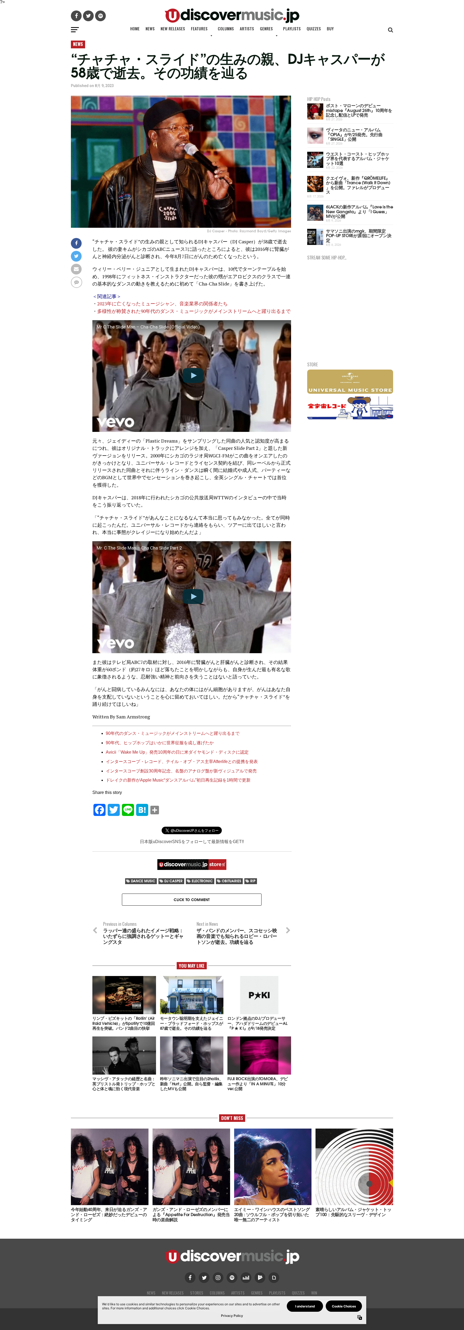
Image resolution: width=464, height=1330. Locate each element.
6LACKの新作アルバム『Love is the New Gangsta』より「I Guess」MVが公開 (359, 211)
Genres (266, 28)
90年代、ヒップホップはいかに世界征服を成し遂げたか (160, 742)
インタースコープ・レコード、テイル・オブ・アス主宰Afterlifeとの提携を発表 (182, 761)
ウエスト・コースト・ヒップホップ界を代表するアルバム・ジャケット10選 (357, 158)
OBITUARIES (231, 880)
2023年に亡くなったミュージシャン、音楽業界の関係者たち (162, 304)
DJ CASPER (173, 880)
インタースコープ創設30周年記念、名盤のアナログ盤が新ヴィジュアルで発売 (181, 771)
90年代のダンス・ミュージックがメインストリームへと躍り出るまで (173, 733)
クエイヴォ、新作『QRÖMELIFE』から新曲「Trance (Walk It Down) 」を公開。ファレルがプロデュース (358, 184)
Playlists (292, 28)
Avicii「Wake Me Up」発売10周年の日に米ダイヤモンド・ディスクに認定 (177, 752)
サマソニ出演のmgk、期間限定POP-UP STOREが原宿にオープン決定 (358, 235)
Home (135, 28)
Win (314, 1293)
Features (199, 28)
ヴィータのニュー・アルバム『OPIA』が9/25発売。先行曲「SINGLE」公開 (354, 134)
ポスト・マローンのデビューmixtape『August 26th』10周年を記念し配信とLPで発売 (359, 110)
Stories (196, 1293)
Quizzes (314, 28)
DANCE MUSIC (143, 880)
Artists (247, 28)
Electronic (202, 880)
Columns (226, 28)
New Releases (173, 28)
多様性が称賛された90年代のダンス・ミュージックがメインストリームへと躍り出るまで (194, 311)
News (150, 28)
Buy (330, 28)
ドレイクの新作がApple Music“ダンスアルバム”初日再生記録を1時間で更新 (178, 780)
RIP (252, 880)
